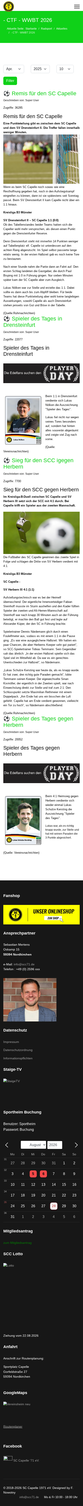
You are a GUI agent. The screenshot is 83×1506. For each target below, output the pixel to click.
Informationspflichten (18, 1058)
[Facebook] (8, 1460)
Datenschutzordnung (18, 1050)
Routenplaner (12, 1426)
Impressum (11, 1042)
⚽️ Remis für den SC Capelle (39, 93)
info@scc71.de (24, 964)
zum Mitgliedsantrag (17, 1242)
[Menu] (77, 6)
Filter (10, 81)
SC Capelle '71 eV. (26, 1460)
